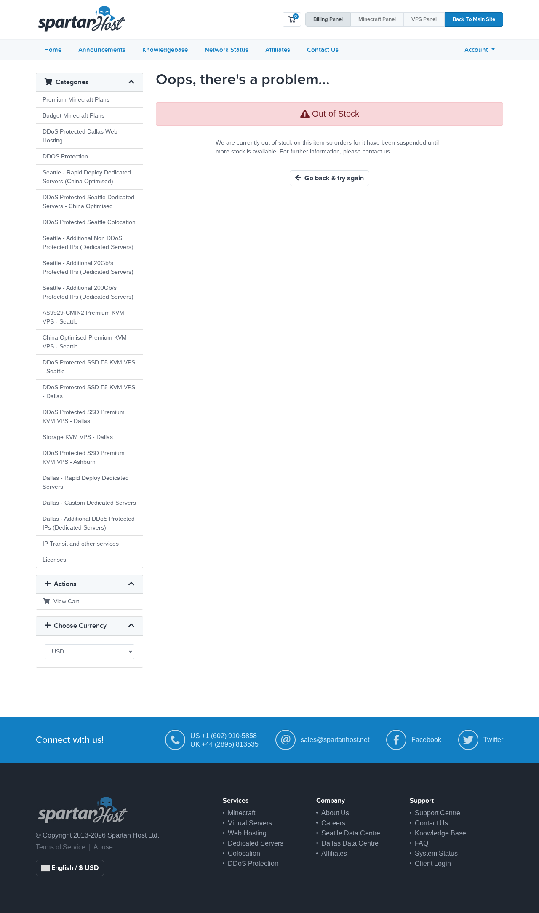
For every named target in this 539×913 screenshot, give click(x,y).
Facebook (426, 739)
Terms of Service (60, 847)
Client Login (433, 863)
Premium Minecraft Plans (76, 99)
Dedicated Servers (255, 843)
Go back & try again (332, 178)
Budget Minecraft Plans (73, 115)
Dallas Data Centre (350, 843)
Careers (333, 823)
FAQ (421, 843)
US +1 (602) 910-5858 (223, 735)
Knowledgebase (165, 50)
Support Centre (437, 813)
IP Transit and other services (81, 543)
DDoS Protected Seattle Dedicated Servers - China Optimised (88, 201)
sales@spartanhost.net (335, 739)
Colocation (244, 853)
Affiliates (277, 50)
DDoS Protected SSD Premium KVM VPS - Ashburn (84, 457)
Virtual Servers (250, 823)
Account (477, 50)
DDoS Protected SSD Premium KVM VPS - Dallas (84, 416)
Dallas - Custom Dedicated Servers (89, 502)
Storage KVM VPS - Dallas (78, 437)
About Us (335, 813)
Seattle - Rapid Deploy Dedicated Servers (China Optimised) (87, 177)
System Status (436, 853)
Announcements (101, 50)
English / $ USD (74, 868)
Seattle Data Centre (350, 833)
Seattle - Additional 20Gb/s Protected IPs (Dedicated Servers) (88, 267)
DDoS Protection (253, 863)
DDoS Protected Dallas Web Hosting (80, 136)
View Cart (64, 601)
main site (474, 19)
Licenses (54, 559)
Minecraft (377, 19)
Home (52, 50)
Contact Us (323, 50)
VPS (424, 19)
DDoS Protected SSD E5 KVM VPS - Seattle (89, 367)
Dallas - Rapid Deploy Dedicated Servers (86, 482)
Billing (328, 19)
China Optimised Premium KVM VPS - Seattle (85, 342)
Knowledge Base (440, 833)
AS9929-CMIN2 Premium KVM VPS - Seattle (83, 317)
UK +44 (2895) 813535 (224, 744)
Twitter (493, 739)
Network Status (226, 50)
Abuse (103, 847)
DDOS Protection (65, 156)
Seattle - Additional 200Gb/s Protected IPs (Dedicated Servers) (88, 292)
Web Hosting (247, 833)
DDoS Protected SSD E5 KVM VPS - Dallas (89, 391)
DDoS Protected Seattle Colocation (89, 222)
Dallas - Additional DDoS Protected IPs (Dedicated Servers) (89, 523)
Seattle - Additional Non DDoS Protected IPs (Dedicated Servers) (88, 242)
